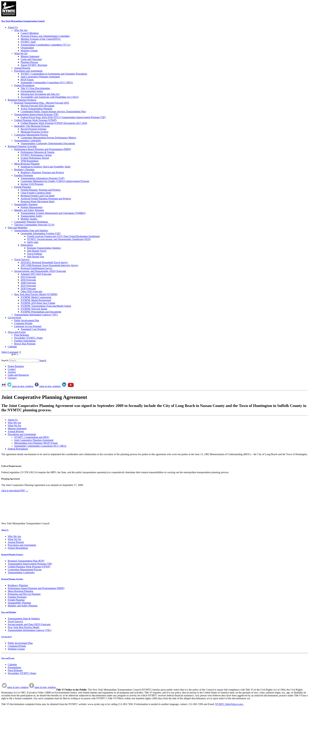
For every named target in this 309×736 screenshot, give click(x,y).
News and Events (17, 332)
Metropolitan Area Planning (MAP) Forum (36, 443)
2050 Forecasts (28, 279)
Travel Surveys (21, 259)
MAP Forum (27, 79)
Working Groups (29, 50)
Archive (12, 372)
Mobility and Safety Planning (29, 210)
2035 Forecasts (28, 285)
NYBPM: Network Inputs (34, 308)
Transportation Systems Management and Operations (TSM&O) (53, 213)
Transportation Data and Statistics (31, 230)
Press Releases (21, 335)
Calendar (12, 346)
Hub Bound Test (35, 256)
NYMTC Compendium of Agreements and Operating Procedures (54, 73)
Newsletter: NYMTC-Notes (28, 337)
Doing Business (16, 366)
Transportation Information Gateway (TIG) (36, 314)
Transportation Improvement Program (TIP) (36, 114)
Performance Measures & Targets (37, 152)
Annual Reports (22, 68)
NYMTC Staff (28, 41)
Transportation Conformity (27, 140)
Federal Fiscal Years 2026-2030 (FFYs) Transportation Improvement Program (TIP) (63, 117)
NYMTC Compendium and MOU (31, 437)
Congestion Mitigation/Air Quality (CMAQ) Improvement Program (55, 181)
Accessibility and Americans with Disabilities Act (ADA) (50, 97)
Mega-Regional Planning (27, 163)
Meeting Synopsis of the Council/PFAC (41, 39)
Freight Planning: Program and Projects (41, 189)
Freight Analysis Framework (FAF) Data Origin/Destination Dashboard (63, 236)
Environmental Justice (32, 91)
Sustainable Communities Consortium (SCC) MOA (47, 82)
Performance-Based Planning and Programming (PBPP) (42, 149)
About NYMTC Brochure (34, 65)
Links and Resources (18, 375)
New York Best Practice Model (23, 627)
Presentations (14, 667)
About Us (13, 27)
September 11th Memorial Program (32, 126)
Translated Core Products (33, 329)
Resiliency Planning (24, 169)
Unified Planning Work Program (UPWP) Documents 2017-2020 (54, 123)
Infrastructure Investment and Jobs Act (40, 94)
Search (4, 360)
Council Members (30, 33)
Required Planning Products (22, 100)
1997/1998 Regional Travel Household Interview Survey (49, 265)
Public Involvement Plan (26, 320)
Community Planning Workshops (31, 221)
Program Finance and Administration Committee (45, 36)
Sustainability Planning (25, 204)
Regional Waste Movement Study (38, 201)
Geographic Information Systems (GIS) (41, 233)
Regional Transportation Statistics (44, 248)
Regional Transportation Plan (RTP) (26, 560)
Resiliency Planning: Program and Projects (42, 172)
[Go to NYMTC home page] (8, 15)
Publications (27, 245)
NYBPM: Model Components (36, 297)
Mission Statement (30, 56)
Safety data (32, 242)
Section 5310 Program (32, 184)
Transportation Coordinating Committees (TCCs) (45, 44)
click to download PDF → (14, 490)
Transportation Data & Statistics (24, 618)
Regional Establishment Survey (36, 268)
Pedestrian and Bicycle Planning (24, 594)
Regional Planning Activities (22, 146)
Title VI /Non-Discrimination (35, 88)
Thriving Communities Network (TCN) (34, 224)
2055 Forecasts (28, 277)
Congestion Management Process (31, 134)
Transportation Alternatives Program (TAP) (42, 178)
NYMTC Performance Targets (36, 155)
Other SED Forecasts (31, 291)
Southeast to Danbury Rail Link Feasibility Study (46, 166)
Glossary (12, 377)
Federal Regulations (24, 85)
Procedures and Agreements (28, 70)
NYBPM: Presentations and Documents (41, 311)
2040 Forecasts (28, 282)
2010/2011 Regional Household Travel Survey (44, 262)
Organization (27, 47)
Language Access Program (27, 326)
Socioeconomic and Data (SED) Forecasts (29, 624)
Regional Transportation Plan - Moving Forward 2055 (41, 102)
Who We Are (21, 30)
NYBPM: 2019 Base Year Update (38, 303)
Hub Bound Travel (36, 250)
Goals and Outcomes (31, 59)
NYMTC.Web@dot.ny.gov (229, 704)
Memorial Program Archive (34, 131)
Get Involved (14, 317)
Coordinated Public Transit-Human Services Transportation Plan (53, 111)
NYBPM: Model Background (36, 300)
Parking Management (31, 207)
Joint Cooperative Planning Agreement (40, 76)
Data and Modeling (17, 227)
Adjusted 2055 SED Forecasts (36, 274)
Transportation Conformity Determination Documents (48, 143)
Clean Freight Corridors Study (36, 192)
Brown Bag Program (24, 343)
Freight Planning (22, 187)
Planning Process (29, 62)
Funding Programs (23, 175)
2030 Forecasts (28, 288)
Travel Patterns (34, 253)
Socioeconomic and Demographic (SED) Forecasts (40, 271)
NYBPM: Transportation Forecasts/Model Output (46, 306)
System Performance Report (35, 158)
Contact (12, 369)
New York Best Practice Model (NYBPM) (35, 294)
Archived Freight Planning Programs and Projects (46, 198)
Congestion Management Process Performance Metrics (48, 137)
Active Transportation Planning (36, 108)
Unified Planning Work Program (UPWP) (35, 120)
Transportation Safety (31, 216)
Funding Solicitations (25, 340)
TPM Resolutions (29, 160)
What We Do (21, 53)
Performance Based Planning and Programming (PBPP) (36, 588)
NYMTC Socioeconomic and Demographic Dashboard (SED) (59, 239)
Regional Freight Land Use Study (38, 195)
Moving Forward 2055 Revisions (37, 105)
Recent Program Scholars (33, 129)
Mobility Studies (29, 218)
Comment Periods (23, 323)
